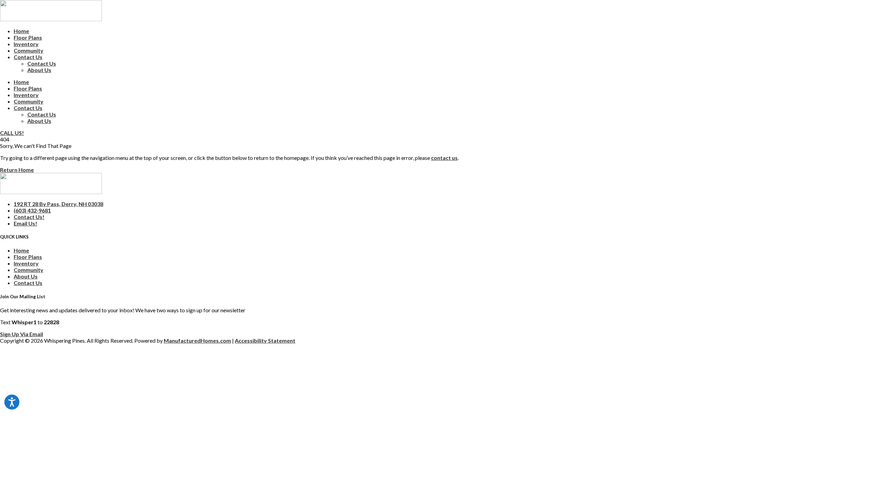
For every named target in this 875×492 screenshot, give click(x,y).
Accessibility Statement (265, 340)
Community (28, 50)
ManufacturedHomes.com (197, 340)
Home (21, 31)
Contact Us (28, 57)
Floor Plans (28, 37)
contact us (444, 157)
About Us (39, 70)
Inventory (26, 44)
